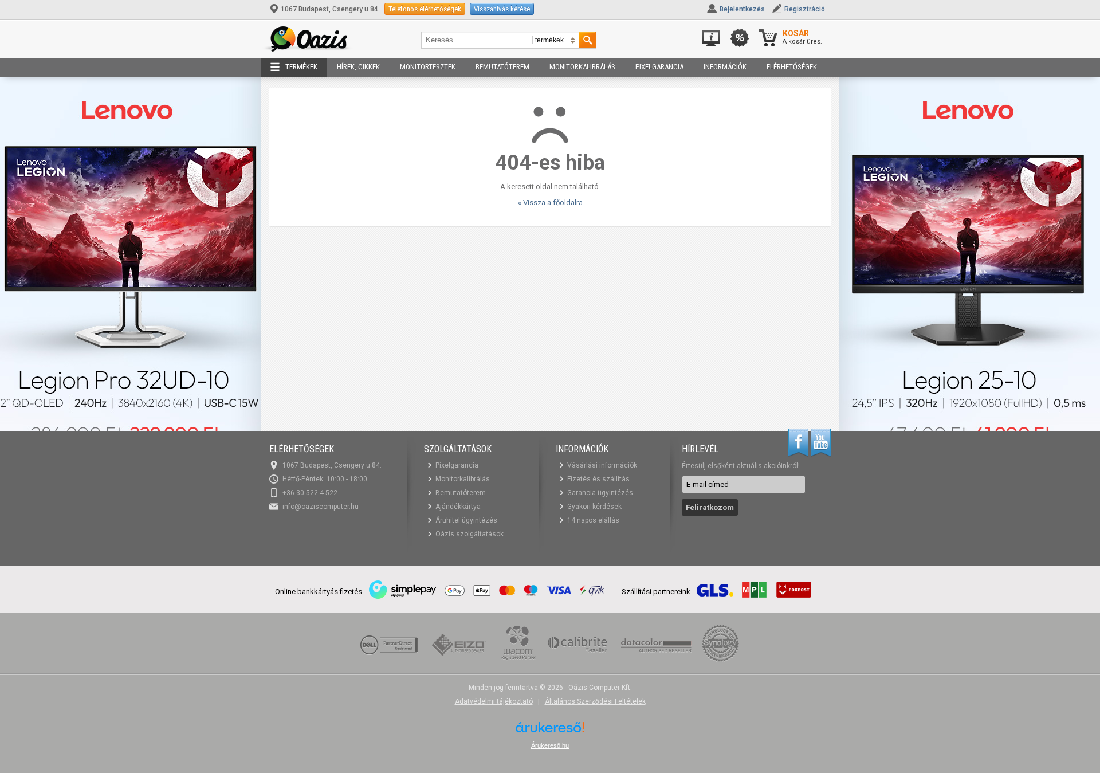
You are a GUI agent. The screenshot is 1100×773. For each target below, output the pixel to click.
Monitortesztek (427, 66)
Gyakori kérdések (594, 507)
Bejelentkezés (742, 9)
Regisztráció (804, 9)
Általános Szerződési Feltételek (595, 701)
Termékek (301, 66)
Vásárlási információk (602, 465)
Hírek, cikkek (358, 66)
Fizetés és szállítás (598, 479)
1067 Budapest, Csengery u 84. (330, 9)
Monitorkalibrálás (582, 66)
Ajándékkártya (458, 507)
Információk (725, 66)
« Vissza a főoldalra (550, 202)
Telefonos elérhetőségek (424, 9)
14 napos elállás (593, 520)
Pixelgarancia (659, 66)
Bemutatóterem (502, 66)
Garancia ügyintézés (600, 493)
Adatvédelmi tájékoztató (494, 701)
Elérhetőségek (792, 66)
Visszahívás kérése (502, 9)
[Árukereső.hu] (550, 731)
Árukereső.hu (550, 745)
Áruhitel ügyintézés (466, 520)
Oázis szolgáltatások (469, 534)
